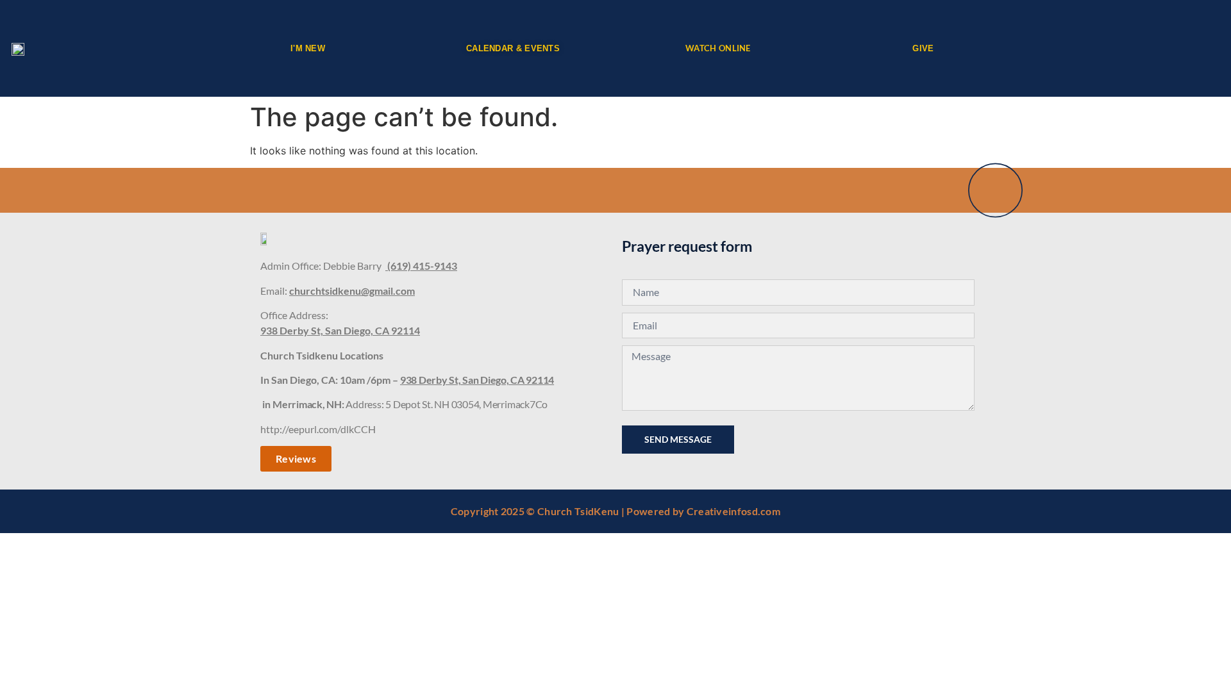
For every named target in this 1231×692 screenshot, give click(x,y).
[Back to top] (995, 190)
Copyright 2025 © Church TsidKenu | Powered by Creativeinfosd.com (615, 511)
